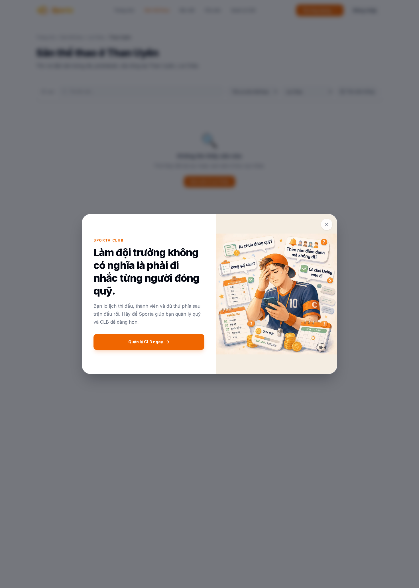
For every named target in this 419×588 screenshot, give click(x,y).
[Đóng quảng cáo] (326, 224)
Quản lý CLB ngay (145, 341)
